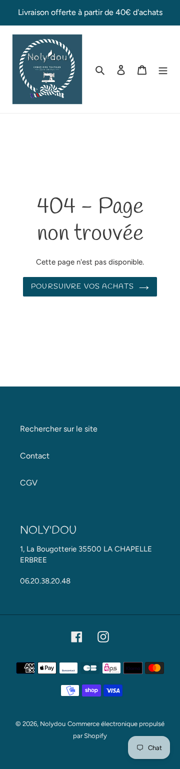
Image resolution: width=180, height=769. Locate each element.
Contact (35, 455)
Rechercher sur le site (59, 429)
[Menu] (163, 69)
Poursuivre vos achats (82, 287)
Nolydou (53, 724)
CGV (29, 483)
